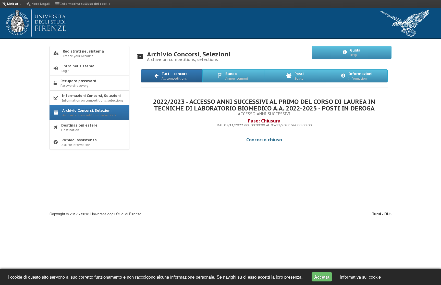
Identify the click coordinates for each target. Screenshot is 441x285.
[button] (172, 75)
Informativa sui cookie (360, 277)
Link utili (13, 4)
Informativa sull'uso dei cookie (85, 4)
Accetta (321, 277)
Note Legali (40, 4)
